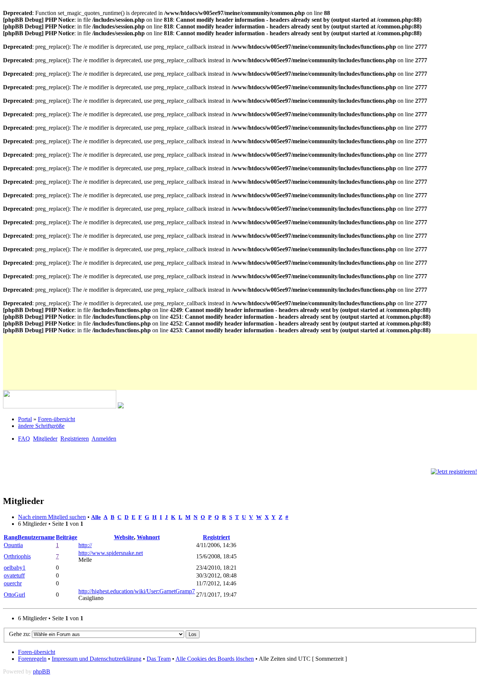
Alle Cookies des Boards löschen (215, 659)
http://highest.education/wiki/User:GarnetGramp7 (136, 591)
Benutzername (36, 537)
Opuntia (13, 545)
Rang (11, 537)
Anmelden (104, 438)
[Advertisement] (139, 351)
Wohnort (148, 537)
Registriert (216, 537)
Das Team (159, 659)
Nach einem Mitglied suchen (52, 517)
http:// (85, 545)
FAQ (24, 438)
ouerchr (13, 583)
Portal (25, 419)
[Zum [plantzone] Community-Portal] (59, 406)
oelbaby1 (15, 567)
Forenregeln (32, 659)
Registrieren (74, 438)
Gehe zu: (20, 634)
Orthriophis (17, 556)
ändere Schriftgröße (41, 426)
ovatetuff (14, 575)
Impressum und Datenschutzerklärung (96, 659)
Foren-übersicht (56, 419)
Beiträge (66, 537)
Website (124, 537)
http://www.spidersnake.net (110, 553)
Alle (96, 517)
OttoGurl (14, 594)
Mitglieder (45, 438)
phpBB (41, 671)
